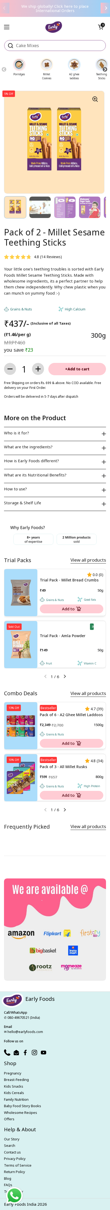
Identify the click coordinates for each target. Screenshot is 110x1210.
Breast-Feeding (16, 1079)
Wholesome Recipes (20, 1112)
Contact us (12, 1152)
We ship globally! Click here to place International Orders (55, 8)
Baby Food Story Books (22, 1105)
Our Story (11, 1139)
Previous (3, 69)
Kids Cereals (14, 1092)
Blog (7, 1178)
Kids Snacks (13, 1086)
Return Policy (14, 1171)
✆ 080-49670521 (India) (22, 1017)
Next (104, 69)
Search (9, 1145)
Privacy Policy (15, 1158)
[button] (100, 27)
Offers (9, 1119)
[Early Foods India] (54, 25)
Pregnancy (12, 1073)
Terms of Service (18, 1165)
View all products (88, 560)
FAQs (8, 1184)
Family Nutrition (16, 1099)
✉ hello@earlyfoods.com (23, 1031)
